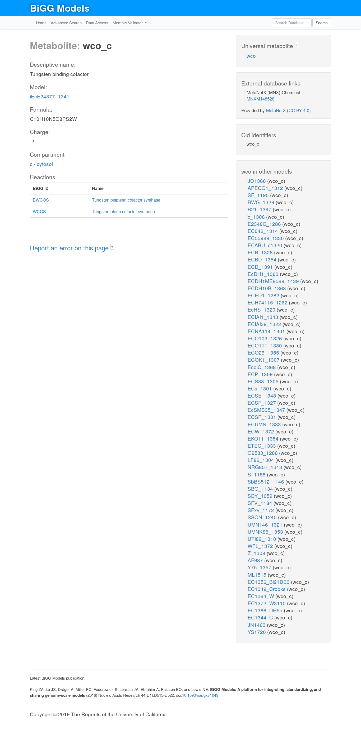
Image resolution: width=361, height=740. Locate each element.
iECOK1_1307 (264, 359)
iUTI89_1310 (262, 538)
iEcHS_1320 (262, 309)
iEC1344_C (260, 617)
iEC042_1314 (263, 230)
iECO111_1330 (265, 345)
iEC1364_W (261, 595)
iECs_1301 (260, 388)
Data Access (97, 22)
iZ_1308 (257, 552)
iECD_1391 (260, 266)
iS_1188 (257, 474)
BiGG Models (60, 8)
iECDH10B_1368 (267, 288)
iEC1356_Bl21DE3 (269, 581)
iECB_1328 (260, 252)
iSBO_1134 (260, 488)
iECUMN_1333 (264, 424)
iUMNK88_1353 (265, 531)
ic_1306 (256, 216)
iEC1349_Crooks (267, 588)
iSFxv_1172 (261, 509)
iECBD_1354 (262, 259)
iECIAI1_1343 (263, 316)
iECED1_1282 (264, 295)
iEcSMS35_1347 (266, 409)
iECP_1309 (260, 374)
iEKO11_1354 (263, 438)
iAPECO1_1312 (265, 187)
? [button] (112, 247)
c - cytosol (41, 163)
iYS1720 (257, 631)
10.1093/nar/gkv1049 (200, 695)
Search (322, 22)
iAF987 (255, 560)
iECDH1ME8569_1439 (273, 280)
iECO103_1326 (265, 338)
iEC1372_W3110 (267, 603)
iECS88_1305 (263, 381)
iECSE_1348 (262, 395)
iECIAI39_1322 (265, 323)
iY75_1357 (260, 567)
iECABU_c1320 (265, 245)
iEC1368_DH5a (265, 610)
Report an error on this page (70, 247)
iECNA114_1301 (266, 331)
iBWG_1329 (261, 202)
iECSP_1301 (262, 416)
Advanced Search (66, 22)
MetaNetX (276, 110)
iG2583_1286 (263, 452)
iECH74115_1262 (268, 302)
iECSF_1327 (262, 402)
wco (251, 55)
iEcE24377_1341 (50, 96)
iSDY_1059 (260, 495)
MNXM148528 (260, 98)
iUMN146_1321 (265, 524)
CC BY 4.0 (299, 110)
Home (41, 22)
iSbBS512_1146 (266, 481)
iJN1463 (257, 624)
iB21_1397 (260, 209)
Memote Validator (128, 22)
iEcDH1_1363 (263, 273)
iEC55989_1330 (266, 237)
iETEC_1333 (262, 445)
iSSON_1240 (262, 517)
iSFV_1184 (260, 502)
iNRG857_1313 (265, 466)
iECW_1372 (261, 431)
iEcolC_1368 (262, 366)
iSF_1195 (258, 194)
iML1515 (257, 574)
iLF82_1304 (261, 459)
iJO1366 (257, 180)
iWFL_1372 (260, 545)
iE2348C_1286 (264, 223)
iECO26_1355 (263, 352)
